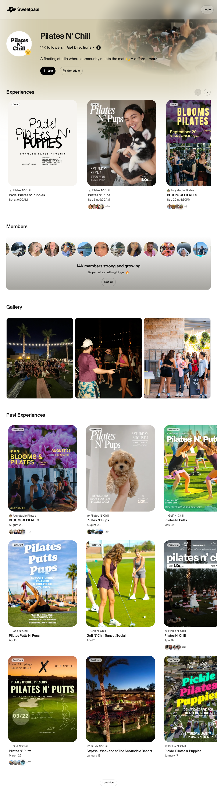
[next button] (207, 92)
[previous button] (198, 92)
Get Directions (79, 47)
